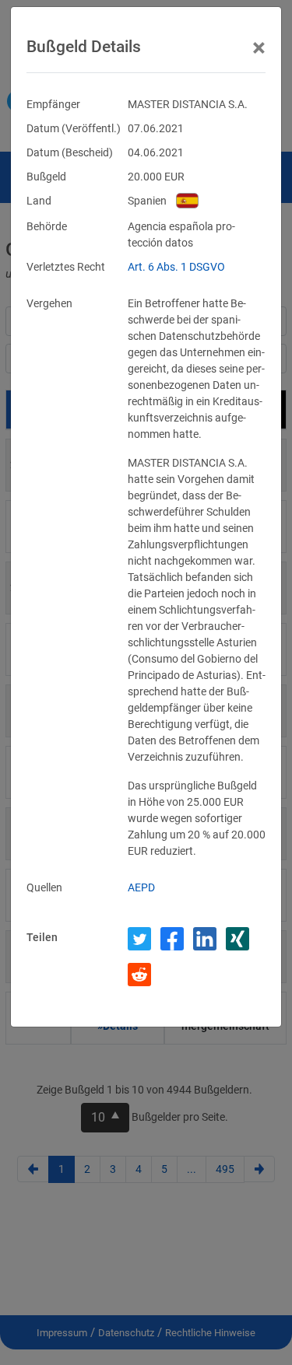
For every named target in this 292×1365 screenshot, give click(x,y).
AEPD (141, 887)
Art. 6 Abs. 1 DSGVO (176, 267)
